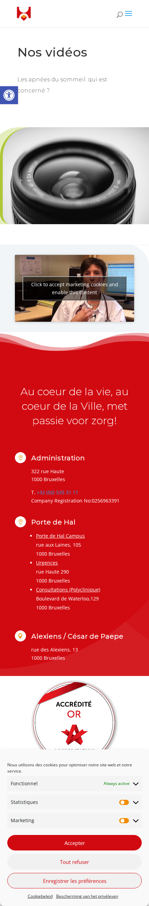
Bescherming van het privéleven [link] (87, 896)
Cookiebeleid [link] (40, 896)
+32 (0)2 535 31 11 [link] (57, 492)
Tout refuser (74, 861)
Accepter (74, 842)
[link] (9, 95)
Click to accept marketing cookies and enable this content (74, 288)
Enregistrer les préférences (74, 880)
